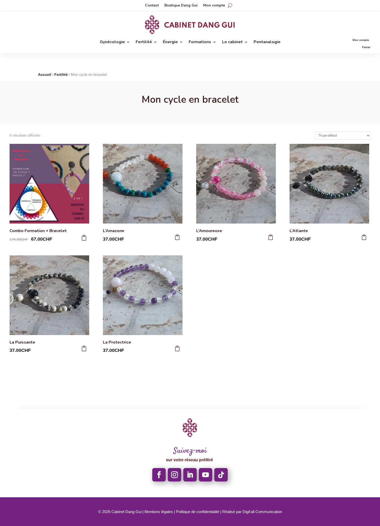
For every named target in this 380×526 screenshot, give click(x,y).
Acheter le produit (84, 238)
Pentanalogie (267, 42)
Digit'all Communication (262, 511)
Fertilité (144, 42)
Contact (152, 6)
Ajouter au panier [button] (177, 237)
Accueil (44, 74)
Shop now (239, 60)
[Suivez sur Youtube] (205, 474)
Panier (366, 47)
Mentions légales (159, 511)
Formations (200, 42)
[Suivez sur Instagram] (174, 474)
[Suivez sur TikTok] (221, 474)
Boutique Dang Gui (180, 6)
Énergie (170, 42)
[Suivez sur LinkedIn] (190, 474)
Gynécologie (112, 42)
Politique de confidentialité (197, 511)
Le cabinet (232, 42)
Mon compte (214, 6)
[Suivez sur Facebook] (159, 474)
